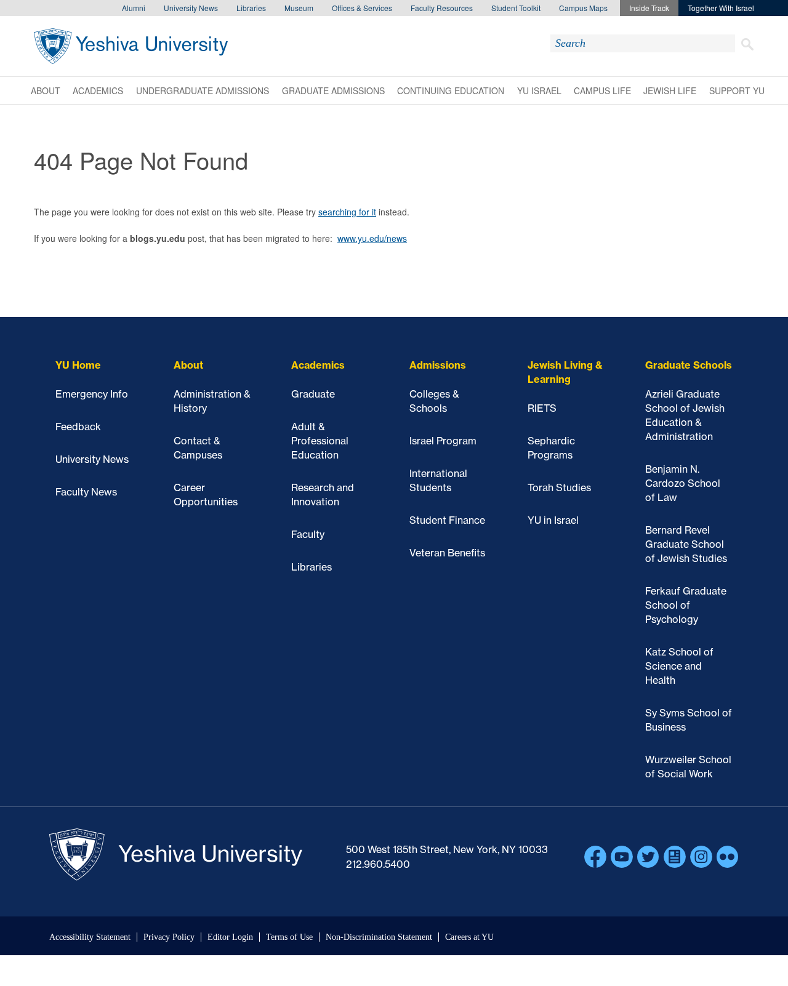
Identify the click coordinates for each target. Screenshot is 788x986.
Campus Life (602, 90)
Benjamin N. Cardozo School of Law (682, 483)
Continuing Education (450, 90)
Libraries (251, 7)
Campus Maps (583, 7)
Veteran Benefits (447, 553)
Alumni (133, 7)
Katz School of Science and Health (679, 666)
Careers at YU (469, 937)
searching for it (347, 212)
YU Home (78, 365)
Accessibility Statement (90, 937)
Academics (98, 90)
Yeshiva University (131, 46)
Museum (298, 7)
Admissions (437, 365)
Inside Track (649, 7)
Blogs (675, 857)
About (45, 90)
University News (191, 7)
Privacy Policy (169, 937)
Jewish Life (669, 90)
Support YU (737, 90)
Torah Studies (559, 487)
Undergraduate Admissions (202, 90)
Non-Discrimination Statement (379, 937)
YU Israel (539, 90)
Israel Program (442, 441)
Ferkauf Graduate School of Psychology (685, 605)
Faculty (307, 534)
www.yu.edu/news (372, 238)
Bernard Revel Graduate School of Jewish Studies (686, 544)
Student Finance (447, 520)
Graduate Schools (688, 365)
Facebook (595, 857)
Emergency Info (91, 394)
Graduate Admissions (333, 90)
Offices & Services (362, 7)
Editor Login (230, 937)
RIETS (542, 408)
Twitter (648, 857)
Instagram (701, 857)
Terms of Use (289, 937)
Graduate (313, 394)
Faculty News (86, 492)
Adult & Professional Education (319, 440)
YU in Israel (553, 520)
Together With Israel (721, 7)
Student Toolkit (516, 7)
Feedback (78, 426)
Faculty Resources (442, 7)
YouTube (622, 857)
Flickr (728, 857)
